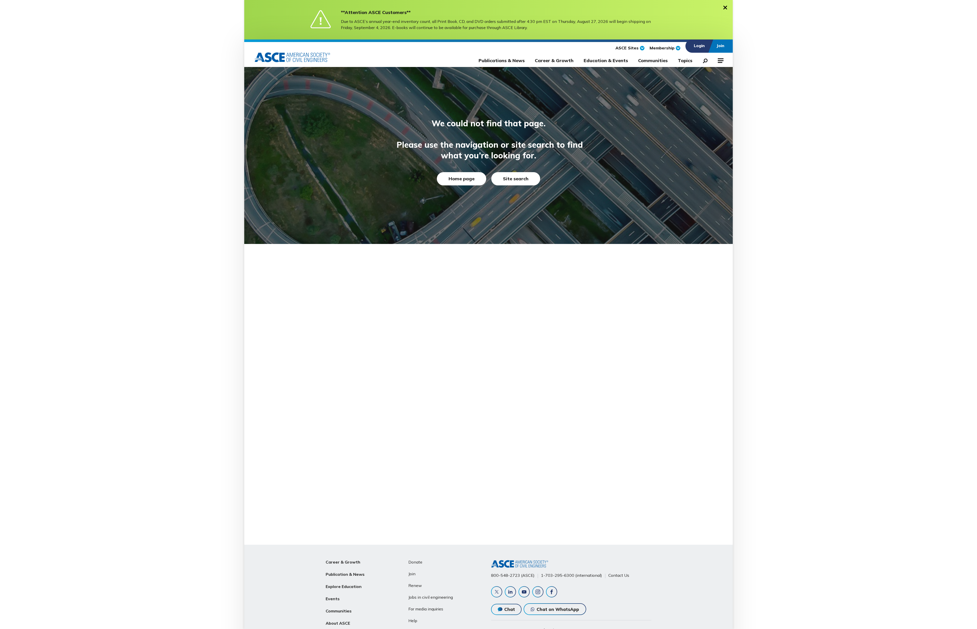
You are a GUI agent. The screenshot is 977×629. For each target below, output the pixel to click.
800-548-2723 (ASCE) (513, 575)
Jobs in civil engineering (430, 597)
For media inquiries (425, 608)
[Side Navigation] (720, 60)
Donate (415, 562)
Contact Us (618, 575)
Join (411, 573)
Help (412, 620)
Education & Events (606, 60)
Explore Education (344, 586)
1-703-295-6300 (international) (571, 575)
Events (333, 598)
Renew (415, 585)
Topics (685, 60)
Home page (462, 179)
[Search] (704, 60)
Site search (515, 179)
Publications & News (502, 60)
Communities (653, 60)
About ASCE (338, 623)
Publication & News (345, 574)
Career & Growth (554, 60)
